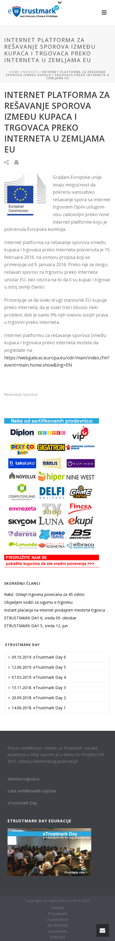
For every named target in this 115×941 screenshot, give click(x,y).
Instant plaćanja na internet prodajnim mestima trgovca (54, 610)
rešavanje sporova (20, 394)
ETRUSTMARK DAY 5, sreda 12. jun (36, 625)
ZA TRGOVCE (57, 925)
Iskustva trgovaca (23, 778)
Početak (57, 908)
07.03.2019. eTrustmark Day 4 (39, 677)
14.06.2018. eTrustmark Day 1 (39, 707)
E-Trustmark (57, 914)
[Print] (19, 162)
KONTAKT (57, 937)
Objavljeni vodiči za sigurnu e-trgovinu (38, 602)
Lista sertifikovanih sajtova (32, 790)
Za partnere (57, 931)
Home (14, 72)
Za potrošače (57, 919)
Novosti (31, 72)
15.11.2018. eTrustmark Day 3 (39, 687)
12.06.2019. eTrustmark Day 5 (39, 667)
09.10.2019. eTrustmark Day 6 (39, 657)
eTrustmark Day (22, 803)
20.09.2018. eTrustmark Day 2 (39, 697)
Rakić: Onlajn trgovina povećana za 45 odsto (44, 594)
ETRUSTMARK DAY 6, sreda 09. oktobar (40, 618)
